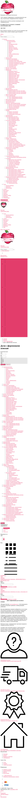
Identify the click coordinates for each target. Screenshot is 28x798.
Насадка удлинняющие (14, 106)
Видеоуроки (9, 88)
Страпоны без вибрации (14, 162)
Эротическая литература (11, 180)
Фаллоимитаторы (10, 168)
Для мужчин (6, 263)
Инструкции (9, 188)
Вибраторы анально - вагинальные (17, 79)
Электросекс (12, 87)
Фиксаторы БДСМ (13, 125)
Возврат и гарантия (7, 756)
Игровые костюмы (13, 44)
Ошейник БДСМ (12, 133)
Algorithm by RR (14, 789)
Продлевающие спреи (14, 119)
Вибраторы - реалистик (14, 72)
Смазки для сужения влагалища (16, 146)
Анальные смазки (13, 140)
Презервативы (9, 115)
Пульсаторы (11, 85)
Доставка (5, 191)
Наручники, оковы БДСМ (15, 132)
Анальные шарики (13, 65)
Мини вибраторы (13, 83)
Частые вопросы (10, 185)
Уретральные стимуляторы (12, 147)
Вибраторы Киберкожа (14, 82)
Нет (4, 28)
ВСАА (10, 152)
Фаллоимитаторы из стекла (15, 173)
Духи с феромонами (10, 95)
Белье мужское (12, 41)
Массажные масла (10, 101)
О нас (4, 184)
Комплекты (11, 46)
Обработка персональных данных (11, 776)
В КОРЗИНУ (4, 586)
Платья (10, 51)
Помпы (7, 110)
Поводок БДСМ (12, 122)
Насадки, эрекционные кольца (13, 103)
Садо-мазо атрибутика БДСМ (13, 120)
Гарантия (5, 194)
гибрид (10, 476)
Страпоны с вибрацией (14, 163)
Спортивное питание (11, 148)
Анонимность (6, 757)
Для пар (5, 307)
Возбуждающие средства (11, 89)
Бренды (5, 772)
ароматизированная (13, 475)
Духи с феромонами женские (15, 97)
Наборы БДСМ (12, 131)
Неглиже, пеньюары (13, 49)
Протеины (11, 154)
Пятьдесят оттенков (10, 294)
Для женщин (6, 287)
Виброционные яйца (13, 178)
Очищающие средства (11, 109)
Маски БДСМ (12, 124)
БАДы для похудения (11, 67)
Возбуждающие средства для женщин (17, 92)
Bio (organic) (11, 474)
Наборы (10, 84)
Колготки (11, 45)
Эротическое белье (10, 40)
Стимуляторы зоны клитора (12, 156)
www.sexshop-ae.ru (14, 604)
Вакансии (8, 186)
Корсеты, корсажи (13, 47)
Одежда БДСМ (12, 121)
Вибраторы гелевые (13, 81)
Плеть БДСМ (12, 135)
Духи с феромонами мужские (15, 98)
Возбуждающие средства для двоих (17, 90)
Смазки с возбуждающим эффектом (17, 144)
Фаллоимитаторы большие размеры (17, 174)
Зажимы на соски (13, 128)
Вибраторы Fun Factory (14, 74)
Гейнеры (11, 153)
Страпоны (8, 158)
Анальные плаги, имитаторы (15, 61)
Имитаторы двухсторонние (15, 159)
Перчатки (11, 50)
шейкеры (11, 149)
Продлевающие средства (11, 116)
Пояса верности (12, 136)
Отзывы (5, 763)
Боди (10, 42)
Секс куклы (8, 137)
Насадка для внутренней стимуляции (17, 104)
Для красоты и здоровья (14, 142)
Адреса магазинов (7, 764)
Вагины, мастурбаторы (11, 68)
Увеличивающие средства (12, 167)
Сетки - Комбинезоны (14, 53)
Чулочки (11, 56)
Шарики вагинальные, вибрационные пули (16, 176)
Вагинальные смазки (13, 141)
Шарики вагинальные (14, 179)
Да (1, 28)
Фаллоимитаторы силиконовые (16, 175)
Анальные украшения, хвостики (16, 63)
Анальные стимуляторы (11, 58)
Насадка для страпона (14, 160)
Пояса (10, 52)
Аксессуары (9, 57)
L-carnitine (11, 151)
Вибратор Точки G (13, 71)
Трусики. (11, 55)
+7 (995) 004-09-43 (5, 201)
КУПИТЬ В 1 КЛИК (12, 586)
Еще (4, 227)
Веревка (11, 127)
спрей (10, 471)
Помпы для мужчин (13, 113)
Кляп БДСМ (11, 130)
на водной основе (13, 469)
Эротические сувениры (11, 181)
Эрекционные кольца (14, 108)
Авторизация (6, 197)
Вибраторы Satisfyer (13, 78)
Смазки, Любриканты (11, 138)
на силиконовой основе (14, 470)
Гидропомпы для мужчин (15, 114)
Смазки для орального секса (15, 143)
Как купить (6, 190)
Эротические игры (13, 183)
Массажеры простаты (11, 99)
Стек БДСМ (11, 126)
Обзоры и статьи (7, 769)
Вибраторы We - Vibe (14, 77)
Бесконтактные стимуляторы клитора (17, 157)
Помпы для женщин (13, 111)
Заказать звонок (4, 200)
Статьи (5, 189)
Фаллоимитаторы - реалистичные (16, 169)
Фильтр (2, 523)
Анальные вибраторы (14, 60)
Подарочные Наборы (11, 100)
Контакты (5, 196)
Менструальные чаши (11, 94)
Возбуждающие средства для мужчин (17, 93)
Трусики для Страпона (14, 164)
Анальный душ (12, 66)
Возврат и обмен (7, 195)
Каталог (5, 39)
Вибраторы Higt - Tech (14, 76)
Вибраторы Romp (13, 73)
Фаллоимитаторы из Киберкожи (16, 172)
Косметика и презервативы (9, 326)
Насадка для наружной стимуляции (17, 105)
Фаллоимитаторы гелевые (15, 170)
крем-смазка (11, 467)
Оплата (5, 192)
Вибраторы (8, 69)
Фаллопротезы (12, 165)
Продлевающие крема (14, 117)
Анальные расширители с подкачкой (17, 62)
